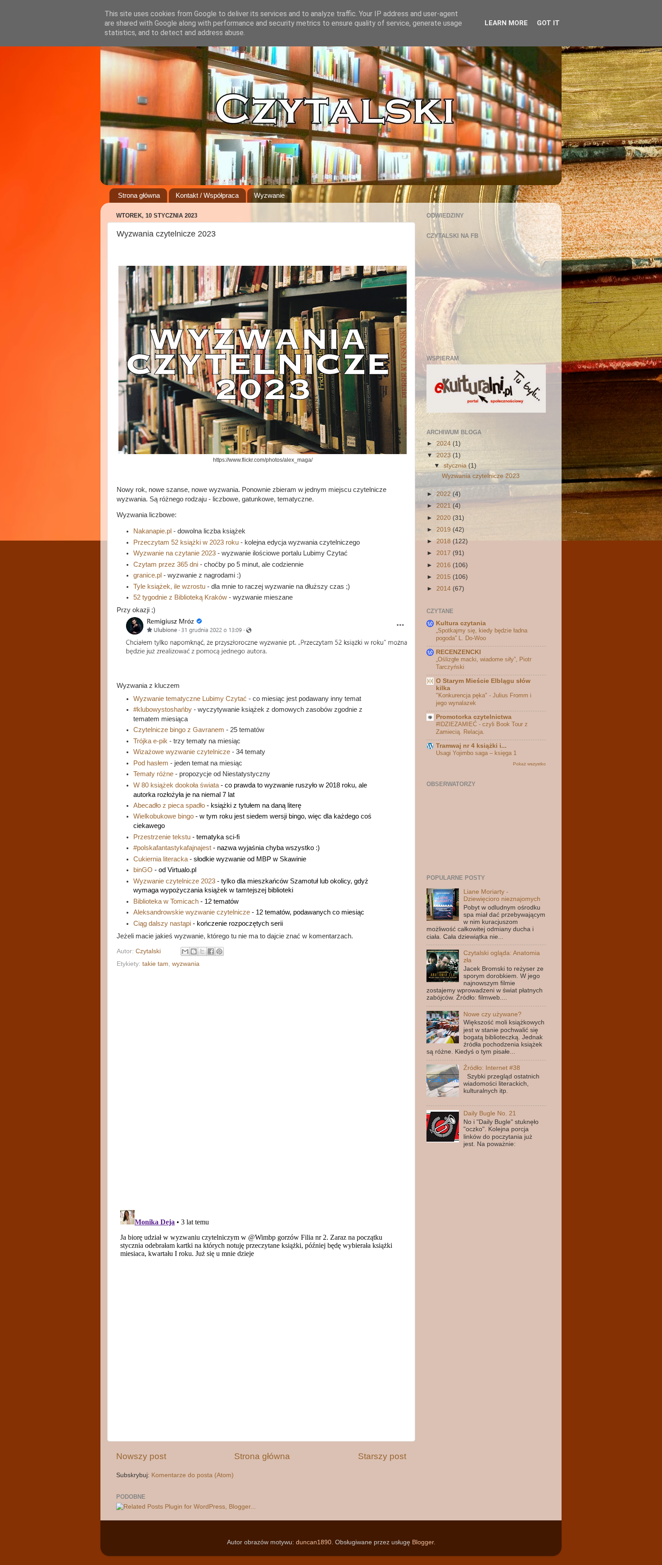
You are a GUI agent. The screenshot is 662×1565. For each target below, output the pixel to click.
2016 (444, 565)
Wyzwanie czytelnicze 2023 (174, 881)
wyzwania (186, 963)
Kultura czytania (461, 623)
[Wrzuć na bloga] (193, 951)
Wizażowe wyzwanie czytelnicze (181, 751)
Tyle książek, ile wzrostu (169, 586)
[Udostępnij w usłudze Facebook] (210, 951)
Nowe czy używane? (492, 1014)
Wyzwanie (269, 195)
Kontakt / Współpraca (207, 195)
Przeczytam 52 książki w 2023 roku (186, 542)
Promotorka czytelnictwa (474, 717)
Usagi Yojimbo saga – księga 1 (476, 753)
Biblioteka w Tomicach (166, 901)
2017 (444, 553)
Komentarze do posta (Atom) (192, 1475)
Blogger (423, 1542)
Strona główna (139, 195)
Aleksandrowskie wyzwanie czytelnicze (191, 912)
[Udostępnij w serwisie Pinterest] (219, 951)
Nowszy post (141, 1456)
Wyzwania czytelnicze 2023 (481, 476)
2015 (444, 576)
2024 (444, 443)
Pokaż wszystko (529, 763)
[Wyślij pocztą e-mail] (185, 951)
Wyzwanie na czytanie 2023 (174, 553)
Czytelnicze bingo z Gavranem (178, 729)
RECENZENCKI (458, 652)
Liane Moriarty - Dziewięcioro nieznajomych (501, 895)
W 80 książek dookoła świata (176, 785)
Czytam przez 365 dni (165, 564)
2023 (444, 455)
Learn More (506, 23)
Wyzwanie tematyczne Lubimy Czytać (190, 698)
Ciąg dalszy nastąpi (162, 923)
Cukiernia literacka (160, 859)
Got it (548, 23)
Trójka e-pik (150, 741)
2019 (444, 529)
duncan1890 (313, 1542)
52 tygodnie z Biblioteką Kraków (180, 597)
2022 (444, 494)
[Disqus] (261, 1086)
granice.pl (147, 575)
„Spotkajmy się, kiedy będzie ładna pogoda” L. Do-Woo (481, 634)
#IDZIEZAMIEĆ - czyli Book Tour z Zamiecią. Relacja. (482, 728)
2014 (444, 588)
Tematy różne (153, 774)
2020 (444, 517)
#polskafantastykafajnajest (172, 847)
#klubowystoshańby (162, 709)
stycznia (456, 465)
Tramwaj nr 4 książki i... (471, 745)
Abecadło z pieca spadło (169, 805)
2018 (444, 541)
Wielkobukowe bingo (163, 816)
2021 (444, 505)
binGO (143, 869)
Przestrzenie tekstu (161, 837)
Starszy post (382, 1456)
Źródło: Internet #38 (491, 1068)
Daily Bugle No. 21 (489, 1113)
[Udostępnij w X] (202, 951)
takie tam (155, 963)
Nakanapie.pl (152, 531)
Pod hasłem (150, 763)
